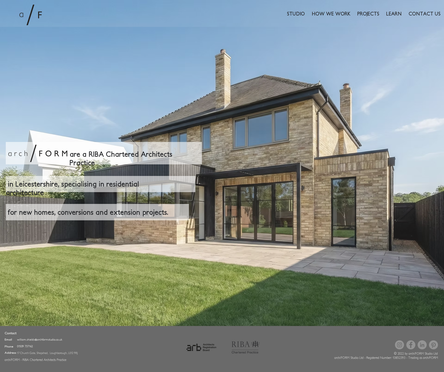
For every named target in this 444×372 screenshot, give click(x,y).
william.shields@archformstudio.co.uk (39, 339)
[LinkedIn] (422, 344)
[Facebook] (410, 344)
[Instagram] (399, 344)
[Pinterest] (433, 344)
